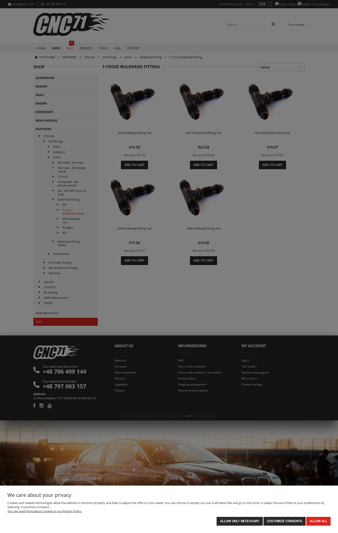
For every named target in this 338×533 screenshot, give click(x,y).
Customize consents (284, 521)
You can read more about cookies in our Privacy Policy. (44, 511)
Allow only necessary (239, 521)
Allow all (318, 521)
